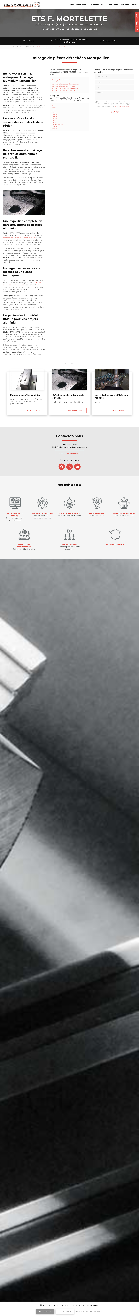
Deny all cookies (65, 1311)
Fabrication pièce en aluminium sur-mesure (65, 84)
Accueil (71, 4)
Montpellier (31, 47)
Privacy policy (97, 1311)
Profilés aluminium (83, 4)
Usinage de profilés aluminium (25, 395)
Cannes (53, 122)
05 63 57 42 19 (28, 41)
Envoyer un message (69, 454)
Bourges (54, 118)
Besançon (54, 114)
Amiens (53, 108)
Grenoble (54, 126)
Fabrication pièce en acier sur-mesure (63, 82)
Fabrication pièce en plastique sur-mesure (64, 88)
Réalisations (113, 4)
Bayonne (54, 112)
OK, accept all (46, 1311)
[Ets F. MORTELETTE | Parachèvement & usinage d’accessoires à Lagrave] (21, 4)
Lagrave (54, 128)
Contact (134, 4)
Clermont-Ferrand (57, 124)
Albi (52, 105)
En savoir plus (33, 411)
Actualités (125, 4)
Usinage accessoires (99, 4)
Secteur (22, 47)
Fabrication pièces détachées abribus (63, 90)
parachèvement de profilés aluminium (19, 238)
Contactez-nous (108, 41)
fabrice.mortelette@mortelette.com (72, 447)
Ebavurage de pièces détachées (61, 80)
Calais (53, 120)
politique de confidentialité (122, 106)
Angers (53, 110)
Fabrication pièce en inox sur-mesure (63, 86)
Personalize (83, 1311)
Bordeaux (54, 116)
